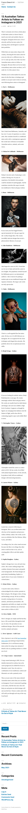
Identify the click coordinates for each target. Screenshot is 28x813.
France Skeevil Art (8, 2)
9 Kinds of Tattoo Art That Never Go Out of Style (11, 746)
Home (3, 7)
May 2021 (5, 768)
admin (4, 26)
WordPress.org (7, 800)
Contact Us (11, 7)
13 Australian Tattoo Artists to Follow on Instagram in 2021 (13, 741)
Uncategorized (22, 703)
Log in (3, 792)
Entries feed (6, 794)
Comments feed (7, 797)
